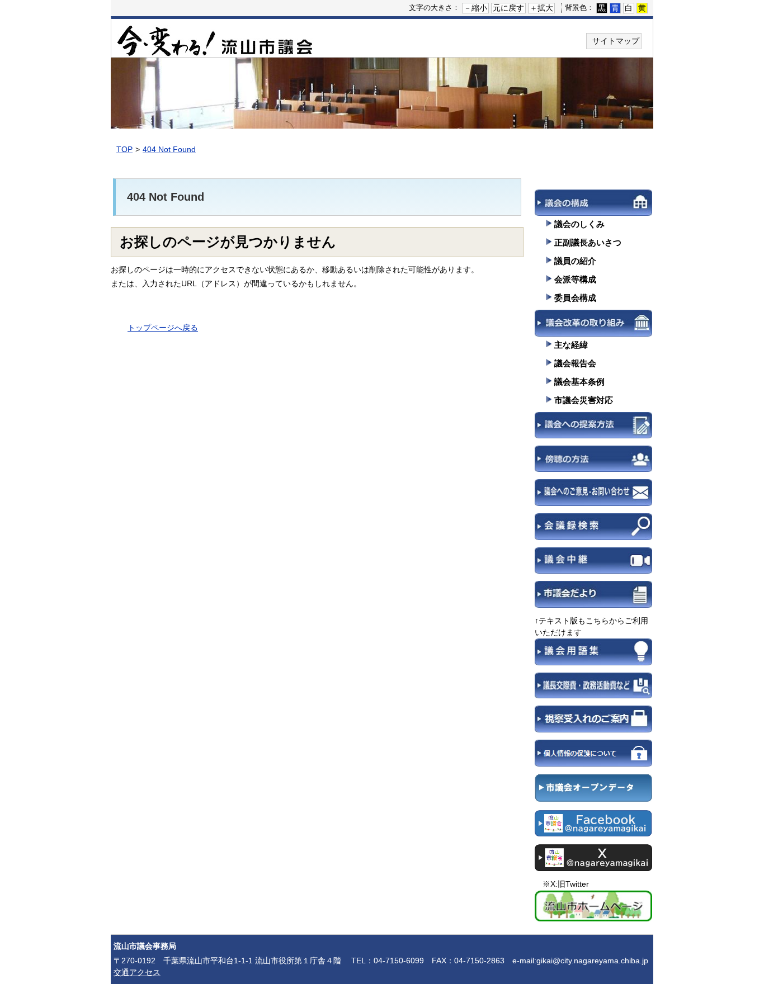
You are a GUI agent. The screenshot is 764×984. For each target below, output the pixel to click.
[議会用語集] (593, 655)
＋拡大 (541, 7)
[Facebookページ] (593, 827)
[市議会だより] (593, 598)
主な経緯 (571, 344)
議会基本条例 (579, 381)
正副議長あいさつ (587, 242)
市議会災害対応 (583, 400)
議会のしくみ (579, 224)
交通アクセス (137, 972)
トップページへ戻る (163, 327)
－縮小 (475, 7)
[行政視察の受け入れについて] (593, 723)
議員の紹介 (575, 261)
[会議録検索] (593, 530)
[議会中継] (593, 564)
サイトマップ (615, 40)
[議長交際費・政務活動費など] (593, 689)
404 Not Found (169, 149)
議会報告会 (575, 363)
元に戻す (508, 7)
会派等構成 (575, 279)
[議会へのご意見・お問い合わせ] (593, 496)
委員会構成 (575, 297)
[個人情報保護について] (593, 757)
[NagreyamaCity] (593, 909)
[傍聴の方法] (593, 463)
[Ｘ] (593, 861)
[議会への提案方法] (593, 429)
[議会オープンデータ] (593, 792)
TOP (124, 149)
